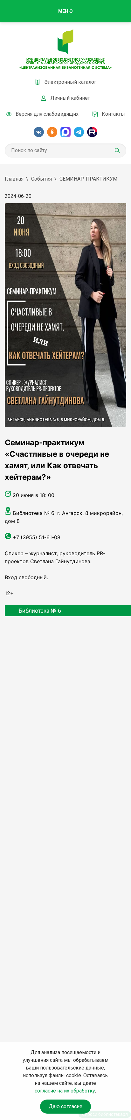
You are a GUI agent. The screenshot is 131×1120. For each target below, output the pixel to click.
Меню (65, 11)
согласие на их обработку (65, 1091)
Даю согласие (65, 1106)
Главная (14, 179)
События (41, 179)
